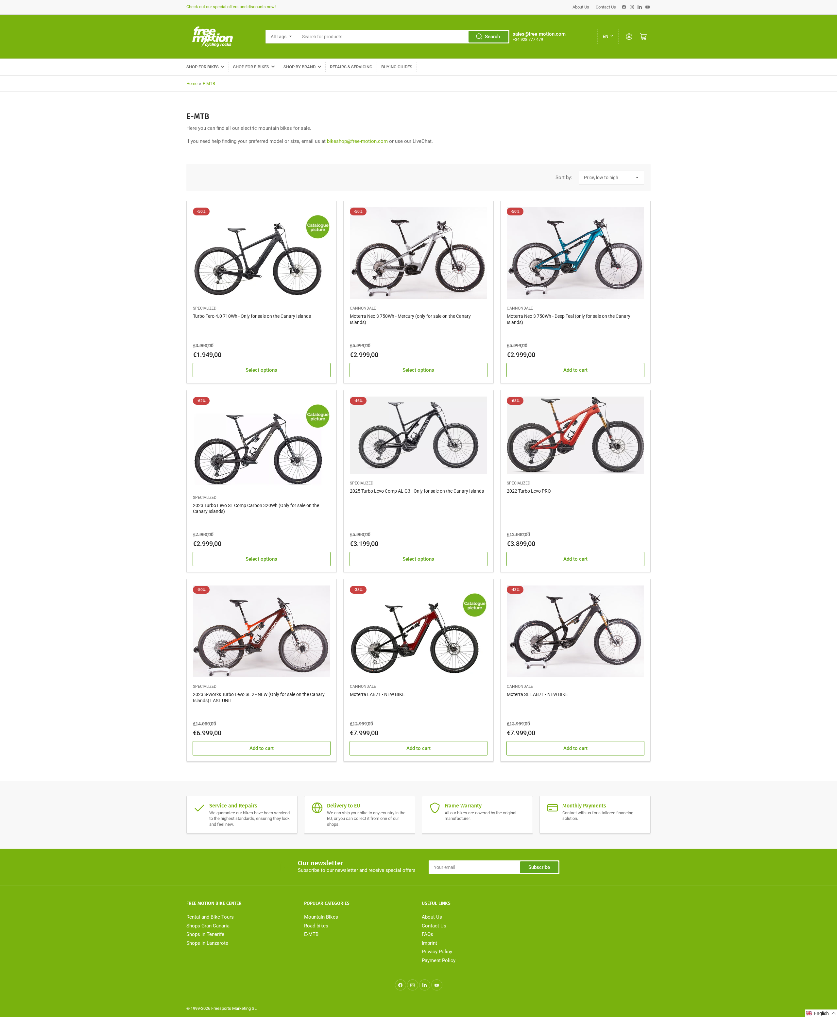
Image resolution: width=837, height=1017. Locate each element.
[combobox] (403, 36)
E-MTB (209, 83)
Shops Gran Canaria (208, 926)
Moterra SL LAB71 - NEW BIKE (537, 694)
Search (492, 37)
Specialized (204, 308)
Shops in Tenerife (205, 934)
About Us (580, 7)
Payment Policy (438, 960)
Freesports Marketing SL (234, 1008)
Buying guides (396, 66)
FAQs (427, 934)
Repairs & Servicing (351, 66)
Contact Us (606, 7)
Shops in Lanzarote (207, 943)
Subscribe (539, 867)
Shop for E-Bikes (251, 66)
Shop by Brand (299, 66)
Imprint (429, 943)
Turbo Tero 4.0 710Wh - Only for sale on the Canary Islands (252, 316)
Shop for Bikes (202, 66)
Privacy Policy (437, 952)
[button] (821, 1013)
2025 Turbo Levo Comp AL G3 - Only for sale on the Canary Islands (417, 491)
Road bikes (316, 926)
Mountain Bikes (321, 917)
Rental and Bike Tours (210, 917)
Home (191, 83)
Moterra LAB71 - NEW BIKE (377, 694)
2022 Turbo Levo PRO (529, 491)
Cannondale (363, 308)
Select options (261, 370)
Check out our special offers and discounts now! (231, 6)
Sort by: (563, 177)
